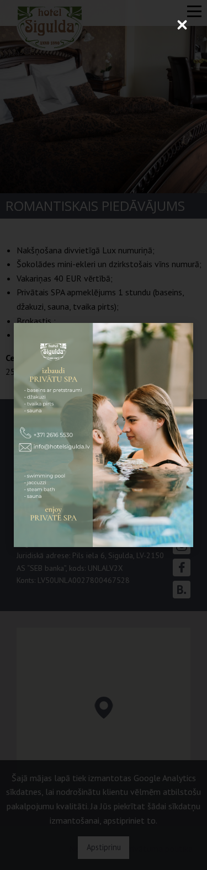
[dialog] (103, 435)
